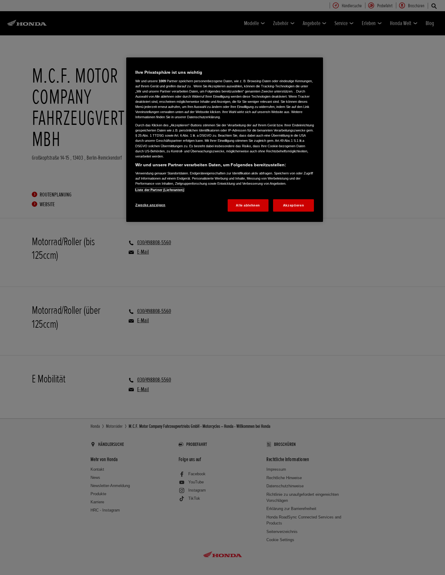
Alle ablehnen (248, 205)
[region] (224, 139)
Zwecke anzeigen (150, 205)
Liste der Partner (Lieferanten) (159, 190)
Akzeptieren (293, 205)
